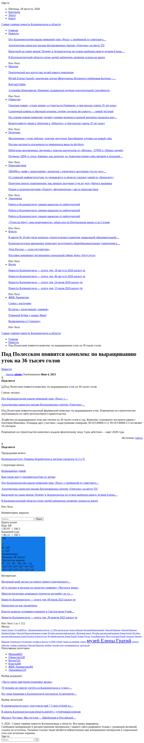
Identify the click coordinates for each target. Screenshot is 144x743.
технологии (85, 645)
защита (83, 642)
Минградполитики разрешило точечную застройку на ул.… (37, 593)
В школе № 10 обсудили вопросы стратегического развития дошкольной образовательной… (63, 237)
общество (5, 645)
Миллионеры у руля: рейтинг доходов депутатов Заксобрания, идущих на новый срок (60, 138)
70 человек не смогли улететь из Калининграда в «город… (36, 687)
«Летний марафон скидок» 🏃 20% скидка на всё (48, 630)
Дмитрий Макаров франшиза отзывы (31, 633)
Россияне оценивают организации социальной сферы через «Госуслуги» (52, 255)
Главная (13, 30)
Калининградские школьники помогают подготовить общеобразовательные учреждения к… (64, 243)
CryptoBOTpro (21, 630)
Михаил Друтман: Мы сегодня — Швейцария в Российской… (38, 717)
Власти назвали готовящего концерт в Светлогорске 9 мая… (37, 611)
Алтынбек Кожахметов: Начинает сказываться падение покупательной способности (59, 90)
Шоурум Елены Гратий (116, 636)
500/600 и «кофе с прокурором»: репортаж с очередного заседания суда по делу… (57, 171)
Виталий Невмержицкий (94, 630)
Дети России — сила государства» (29, 249)
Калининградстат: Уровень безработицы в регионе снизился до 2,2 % (43, 458)
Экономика (15, 198)
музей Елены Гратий (109, 640)
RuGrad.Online (17, 84)
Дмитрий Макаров (112, 630)
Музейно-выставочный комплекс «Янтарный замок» (69, 633)
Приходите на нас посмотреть (19, 605)
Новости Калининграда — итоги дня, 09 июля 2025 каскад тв (38, 599)
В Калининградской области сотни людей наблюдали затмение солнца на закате (56, 57)
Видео (12, 264)
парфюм (48, 645)
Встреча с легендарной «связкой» (28, 309)
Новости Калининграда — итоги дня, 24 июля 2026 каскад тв (45, 282)
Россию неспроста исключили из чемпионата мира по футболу (46, 144)
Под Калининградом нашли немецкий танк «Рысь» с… (34, 398)
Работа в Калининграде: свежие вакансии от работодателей (44, 204)
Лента (12, 15)
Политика (14, 132)
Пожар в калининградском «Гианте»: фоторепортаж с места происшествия (53, 189)
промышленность (71, 645)
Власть (12, 231)
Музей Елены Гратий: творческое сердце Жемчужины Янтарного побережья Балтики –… (62, 78)
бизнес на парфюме (71, 642)
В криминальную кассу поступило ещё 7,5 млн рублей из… (37, 705)
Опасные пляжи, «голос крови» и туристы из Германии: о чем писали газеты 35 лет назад (62, 105)
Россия (87, 636)
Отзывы (80, 636)
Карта (11, 18)
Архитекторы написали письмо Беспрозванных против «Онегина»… (43, 404)
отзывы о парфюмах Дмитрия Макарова (27, 645)
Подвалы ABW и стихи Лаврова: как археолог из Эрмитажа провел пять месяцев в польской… (65, 156)
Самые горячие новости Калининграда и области (31, 24)
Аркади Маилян (76, 630)
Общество (14, 99)
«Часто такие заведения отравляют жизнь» (27, 681)
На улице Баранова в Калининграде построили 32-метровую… (39, 693)
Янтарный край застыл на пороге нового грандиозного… (36, 581)
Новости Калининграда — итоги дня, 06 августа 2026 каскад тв (46, 276)
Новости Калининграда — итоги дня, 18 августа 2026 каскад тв (46, 270)
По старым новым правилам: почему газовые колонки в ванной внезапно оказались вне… (62, 117)
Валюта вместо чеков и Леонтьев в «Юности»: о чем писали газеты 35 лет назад (56, 123)
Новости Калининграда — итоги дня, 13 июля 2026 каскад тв (45, 288)
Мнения (13, 66)
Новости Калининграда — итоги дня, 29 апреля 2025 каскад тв (39, 617)
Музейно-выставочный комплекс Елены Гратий (112, 633)
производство (58, 645)
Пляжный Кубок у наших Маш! (27, 315)
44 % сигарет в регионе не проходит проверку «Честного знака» (40, 587)
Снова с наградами (19, 303)
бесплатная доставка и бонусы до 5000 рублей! (42, 642)
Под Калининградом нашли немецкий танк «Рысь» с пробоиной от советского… (57, 39)
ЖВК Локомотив (18, 297)
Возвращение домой (13, 470)
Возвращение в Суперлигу (24, 321)
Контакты (14, 12)
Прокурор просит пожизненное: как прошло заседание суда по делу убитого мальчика (60, 183)
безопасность (16, 642)
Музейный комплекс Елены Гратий (62, 636)
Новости (13, 33)
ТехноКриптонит (98, 636)
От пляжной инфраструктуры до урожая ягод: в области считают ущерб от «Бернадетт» (61, 177)
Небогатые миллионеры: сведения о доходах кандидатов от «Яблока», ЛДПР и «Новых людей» (65, 150)
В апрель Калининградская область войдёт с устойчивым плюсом (41, 711)
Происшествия (17, 165)
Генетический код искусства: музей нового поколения (40, 72)
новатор (135, 642)
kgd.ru (139, 437)
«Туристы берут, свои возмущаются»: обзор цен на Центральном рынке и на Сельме (59, 222)
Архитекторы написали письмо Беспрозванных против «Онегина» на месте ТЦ (56, 45)
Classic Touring (7, 630)
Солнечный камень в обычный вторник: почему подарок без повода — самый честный (60, 111)
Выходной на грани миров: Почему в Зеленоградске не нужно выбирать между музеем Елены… (66, 51)
